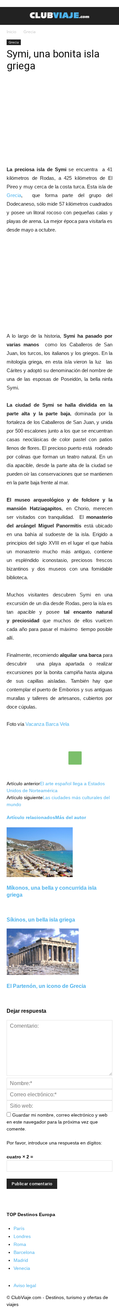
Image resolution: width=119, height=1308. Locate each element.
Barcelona (24, 1252)
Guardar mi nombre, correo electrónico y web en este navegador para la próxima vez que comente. (57, 1122)
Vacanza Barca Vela (47, 724)
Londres (22, 1236)
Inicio (11, 31)
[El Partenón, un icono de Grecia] (43, 973)
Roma (20, 1244)
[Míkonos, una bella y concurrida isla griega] (40, 875)
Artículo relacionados (31, 817)
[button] (109, 16)
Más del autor (70, 817)
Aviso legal (25, 1285)
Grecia (29, 31)
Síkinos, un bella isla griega (41, 920)
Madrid (21, 1260)
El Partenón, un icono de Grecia (46, 986)
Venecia (22, 1268)
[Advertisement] (59, 284)
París (19, 1228)
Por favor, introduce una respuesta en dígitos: (54, 1142)
